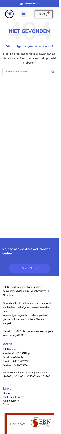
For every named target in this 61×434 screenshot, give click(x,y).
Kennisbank (9, 400)
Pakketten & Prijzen (13, 397)
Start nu (27, 268)
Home (6, 393)
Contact (7, 404)
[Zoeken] (52, 71)
